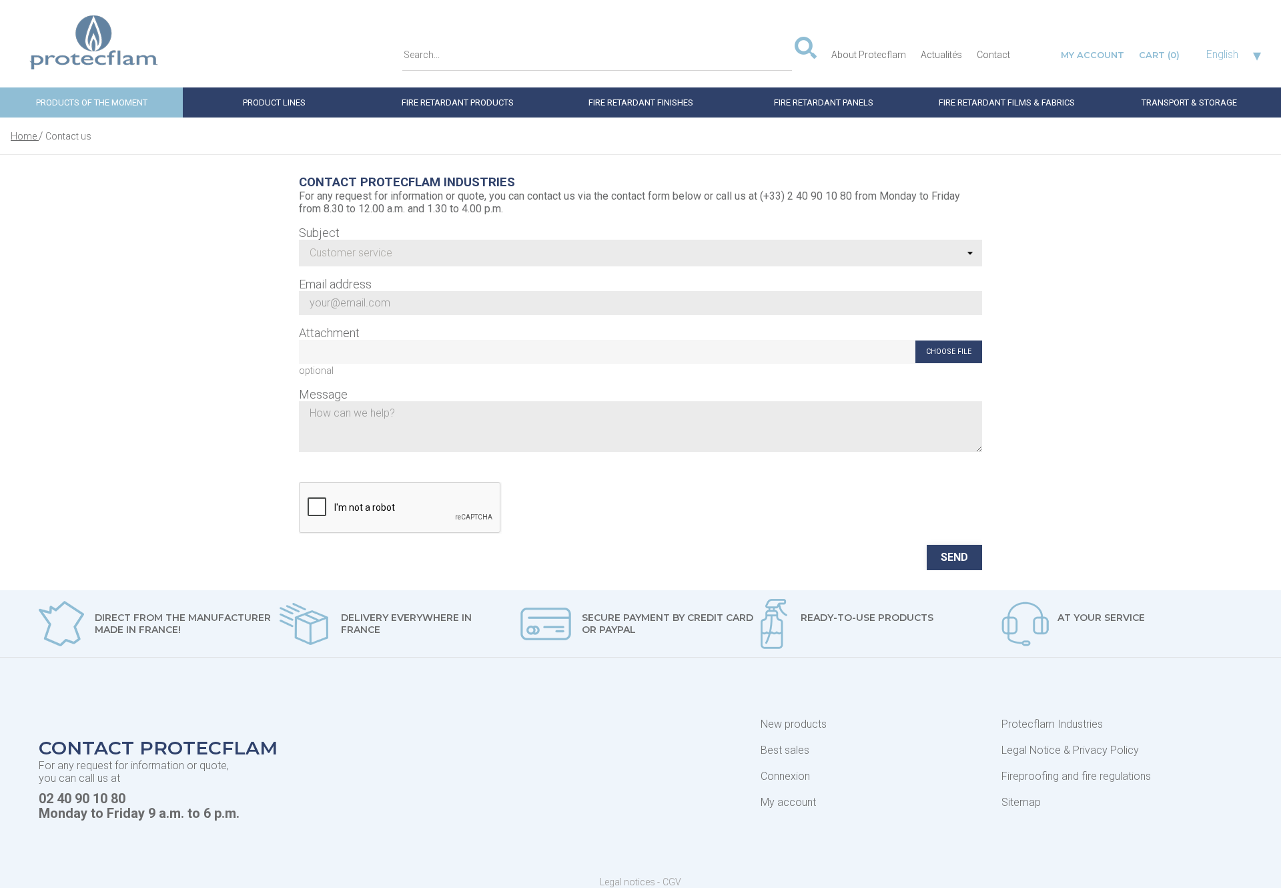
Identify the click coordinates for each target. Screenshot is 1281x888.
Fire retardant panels (823, 102)
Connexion (785, 776)
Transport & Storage (1189, 102)
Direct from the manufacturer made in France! (183, 624)
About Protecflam (868, 54)
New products (794, 724)
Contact (993, 54)
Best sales (785, 750)
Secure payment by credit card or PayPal (667, 624)
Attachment (329, 333)
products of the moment (91, 102)
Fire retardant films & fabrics (1007, 102)
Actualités (941, 54)
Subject (319, 233)
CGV (672, 882)
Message (323, 394)
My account (788, 802)
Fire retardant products (458, 102)
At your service (1101, 618)
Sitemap (1021, 802)
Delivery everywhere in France (406, 624)
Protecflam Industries (1052, 724)
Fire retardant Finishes (640, 102)
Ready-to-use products (867, 618)
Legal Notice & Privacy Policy (1070, 750)
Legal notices (628, 882)
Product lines (274, 102)
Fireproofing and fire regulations (1076, 776)
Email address (335, 284)
